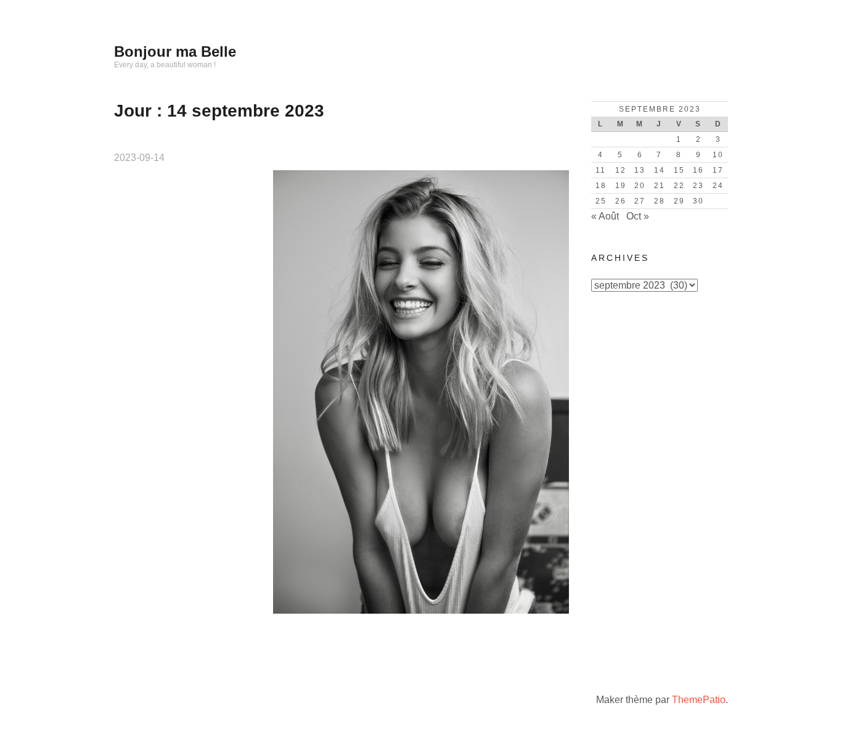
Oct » (637, 216)
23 (698, 185)
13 (639, 170)
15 (679, 170)
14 (659, 170)
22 (679, 185)
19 (620, 185)
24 (718, 185)
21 (659, 185)
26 (620, 201)
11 (600, 170)
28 (659, 201)
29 (679, 201)
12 (620, 170)
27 (639, 201)
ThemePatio (699, 699)
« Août (605, 216)
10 (718, 154)
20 (639, 185)
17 (718, 170)
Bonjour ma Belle (175, 51)
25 (601, 201)
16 (698, 170)
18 (601, 185)
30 (698, 201)
